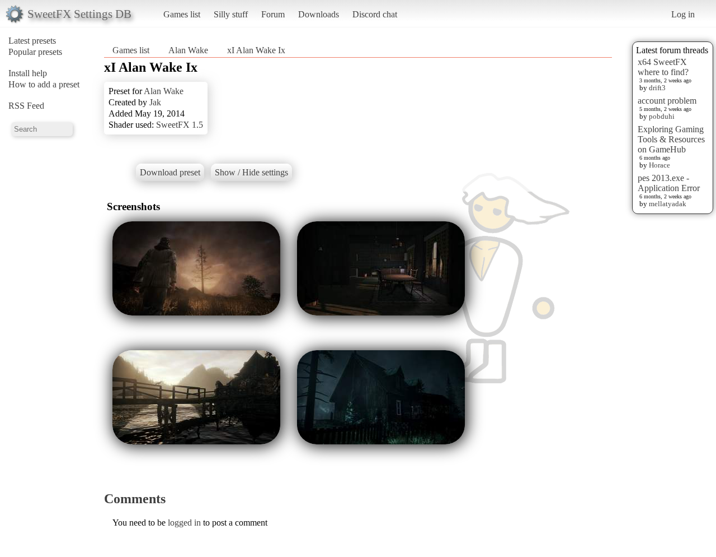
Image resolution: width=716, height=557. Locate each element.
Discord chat (374, 14)
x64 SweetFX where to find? (663, 67)
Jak (155, 102)
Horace (659, 165)
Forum (273, 14)
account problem (667, 100)
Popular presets (35, 52)
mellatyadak (667, 203)
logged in (184, 522)
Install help (27, 73)
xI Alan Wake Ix (256, 50)
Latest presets (32, 40)
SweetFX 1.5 (179, 124)
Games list (181, 14)
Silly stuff (231, 14)
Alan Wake (188, 50)
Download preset (170, 172)
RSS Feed (26, 105)
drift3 (657, 87)
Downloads (318, 14)
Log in (683, 14)
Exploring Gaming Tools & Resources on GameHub (671, 139)
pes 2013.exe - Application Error (669, 183)
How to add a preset (43, 84)
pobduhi (662, 116)
